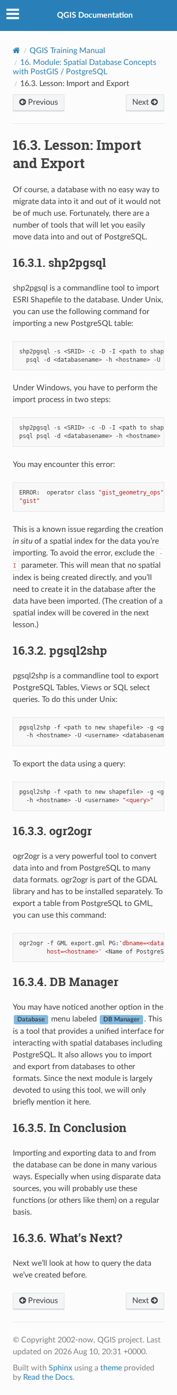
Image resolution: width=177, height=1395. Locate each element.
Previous (42, 102)
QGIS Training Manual (67, 51)
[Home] (16, 50)
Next (141, 102)
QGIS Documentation (95, 15)
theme (111, 1368)
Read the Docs (48, 1377)
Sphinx (60, 1368)
